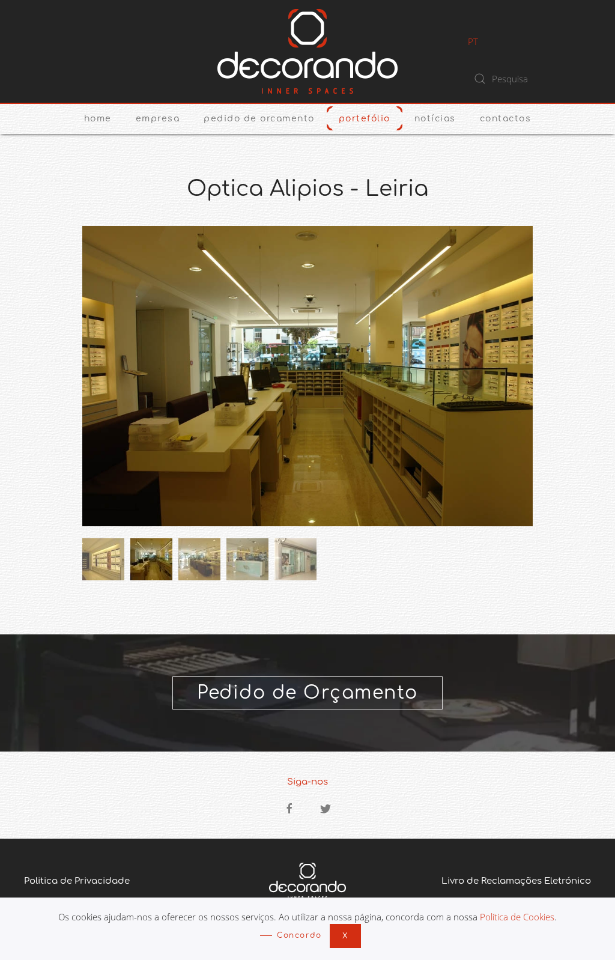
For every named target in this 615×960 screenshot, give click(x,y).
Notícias (435, 118)
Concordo (299, 935)
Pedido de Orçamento (307, 693)
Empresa (158, 118)
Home (98, 118)
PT (473, 41)
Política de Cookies (517, 917)
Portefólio (364, 118)
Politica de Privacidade (77, 881)
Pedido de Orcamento (259, 118)
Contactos (506, 118)
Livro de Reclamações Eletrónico (516, 881)
